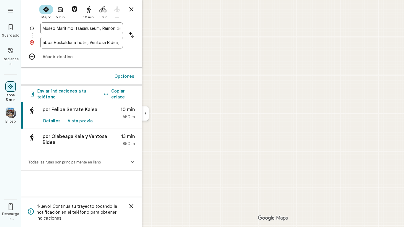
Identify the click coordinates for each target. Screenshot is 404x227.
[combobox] (82, 28)
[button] (81, 141)
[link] (81, 115)
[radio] (46, 11)
